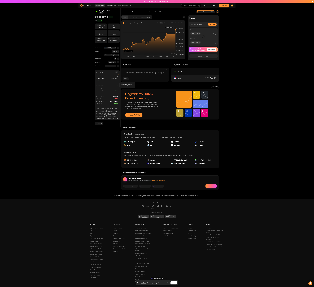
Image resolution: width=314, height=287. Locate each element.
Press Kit (115, 233)
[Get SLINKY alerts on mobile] (217, 11)
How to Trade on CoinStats (213, 241)
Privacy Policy (192, 233)
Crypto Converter (140, 236)
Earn (91, 230)
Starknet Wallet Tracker (96, 246)
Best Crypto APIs (146, 186)
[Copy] (115, 47)
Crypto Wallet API (140, 271)
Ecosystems (93, 277)
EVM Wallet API (139, 276)
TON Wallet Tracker (95, 264)
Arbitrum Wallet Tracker (96, 251)
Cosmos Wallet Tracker (96, 256)
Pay (191, 30)
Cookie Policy (192, 236)
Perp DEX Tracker (95, 275)
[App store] (143, 216)
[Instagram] (147, 207)
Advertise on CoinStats (119, 238)
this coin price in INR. (112, 118)
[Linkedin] (162, 207)
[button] (115, 47)
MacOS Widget (167, 230)
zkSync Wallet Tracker (96, 249)
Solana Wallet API (140, 274)
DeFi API (137, 279)
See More (215, 86)
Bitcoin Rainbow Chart (141, 238)
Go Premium (211, 49)
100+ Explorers (139, 261)
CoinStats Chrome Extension (171, 228)
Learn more (165, 1)
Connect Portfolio (134, 115)
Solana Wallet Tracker (96, 254)
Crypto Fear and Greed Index (143, 243)
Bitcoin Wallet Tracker (96, 270)
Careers (115, 236)
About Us (115, 251)
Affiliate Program (94, 241)
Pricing (115, 230)
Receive (192, 38)
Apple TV (165, 236)
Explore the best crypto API (159, 180)
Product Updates (117, 228)
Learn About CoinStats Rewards (214, 244)
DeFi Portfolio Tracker (96, 243)
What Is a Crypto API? (131, 186)
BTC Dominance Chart (141, 253)
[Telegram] (115, 58)
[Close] (311, 1)
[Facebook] (171, 207)
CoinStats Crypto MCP (141, 266)
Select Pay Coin (203, 56)
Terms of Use (192, 230)
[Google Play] (170, 216)
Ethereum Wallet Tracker (96, 259)
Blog (91, 233)
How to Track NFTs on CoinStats (215, 247)
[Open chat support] (310, 283)
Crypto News (93, 236)
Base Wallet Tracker (95, 262)
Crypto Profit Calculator (141, 228)
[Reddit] (158, 207)
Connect (212, 24)
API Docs (115, 243)
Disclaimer (191, 228)
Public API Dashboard (119, 246)
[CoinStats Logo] (85, 5)
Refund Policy (192, 238)
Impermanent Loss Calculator (143, 233)
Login (215, 5)
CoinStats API (116, 241)
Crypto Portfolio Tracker (96, 228)
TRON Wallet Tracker (95, 267)
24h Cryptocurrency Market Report (142, 249)
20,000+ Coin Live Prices (142, 258)
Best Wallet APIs (159, 186)
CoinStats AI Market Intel (96, 238)
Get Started (224, 5)
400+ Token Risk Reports (142, 263)
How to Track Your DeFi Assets (214, 235)
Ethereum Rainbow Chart (142, 241)
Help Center (209, 228)
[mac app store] (157, 216)
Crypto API (210, 186)
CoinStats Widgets (140, 246)
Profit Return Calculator (141, 230)
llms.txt (137, 269)
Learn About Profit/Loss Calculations (212, 238)
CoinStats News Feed (119, 249)
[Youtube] (167, 207)
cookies (143, 283)
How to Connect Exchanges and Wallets (214, 231)
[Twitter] (118, 58)
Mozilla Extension (168, 233)
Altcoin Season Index (141, 255)
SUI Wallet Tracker (95, 272)
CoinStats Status (210, 249)
